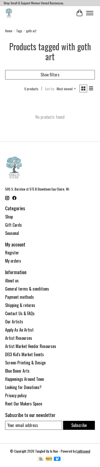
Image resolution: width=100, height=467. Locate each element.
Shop (9, 217)
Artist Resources (18, 338)
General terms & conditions (27, 289)
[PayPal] (49, 459)
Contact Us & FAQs (20, 313)
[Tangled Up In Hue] (9, 13)
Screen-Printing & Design (25, 363)
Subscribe (79, 425)
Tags (19, 30)
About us (12, 280)
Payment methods (19, 297)
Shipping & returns (20, 305)
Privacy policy (15, 395)
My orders (13, 261)
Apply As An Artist (19, 330)
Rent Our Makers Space (23, 404)
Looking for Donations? (23, 387)
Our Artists (14, 322)
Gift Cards (13, 225)
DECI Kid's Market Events (24, 354)
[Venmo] (57, 459)
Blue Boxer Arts (17, 371)
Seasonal (12, 233)
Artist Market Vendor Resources (30, 346)
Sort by (49, 88)
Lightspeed (83, 451)
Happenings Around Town (24, 379)
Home (8, 30)
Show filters (50, 75)
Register (12, 253)
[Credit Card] (40, 459)
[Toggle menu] (90, 13)
